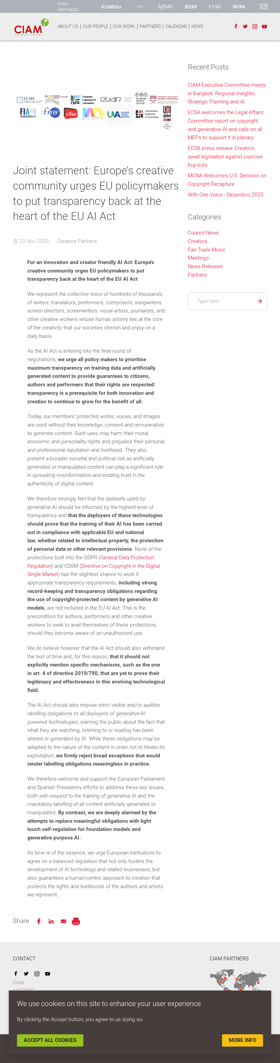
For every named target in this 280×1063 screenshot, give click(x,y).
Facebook (235, 26)
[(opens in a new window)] (111, 6)
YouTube (47, 974)
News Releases (205, 266)
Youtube (264, 26)
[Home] (31, 27)
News (197, 26)
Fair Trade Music (207, 250)
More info (242, 1040)
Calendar (176, 26)
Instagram (255, 26)
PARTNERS (150, 26)
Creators (67, 241)
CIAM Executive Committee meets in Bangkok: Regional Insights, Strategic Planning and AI (227, 93)
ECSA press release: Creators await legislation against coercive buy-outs (225, 156)
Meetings (198, 258)
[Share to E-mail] (64, 921)
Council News (203, 233)
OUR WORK (124, 26)
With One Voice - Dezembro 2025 (226, 195)
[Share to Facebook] (39, 921)
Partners (87, 241)
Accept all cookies (50, 1040)
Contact (263, 6)
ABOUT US (67, 26)
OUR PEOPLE (95, 26)
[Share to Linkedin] (52, 921)
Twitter (245, 26)
